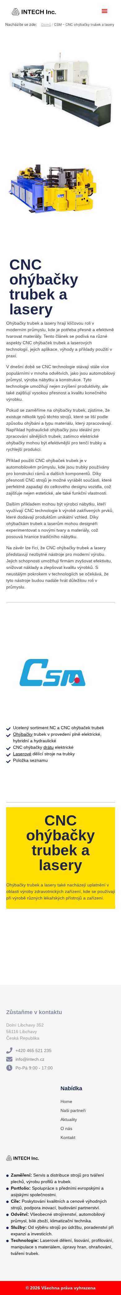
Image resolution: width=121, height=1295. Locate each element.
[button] (104, 11)
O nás (66, 1128)
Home (66, 1101)
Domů (46, 24)
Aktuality (68, 1119)
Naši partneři (73, 1110)
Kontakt (67, 1137)
